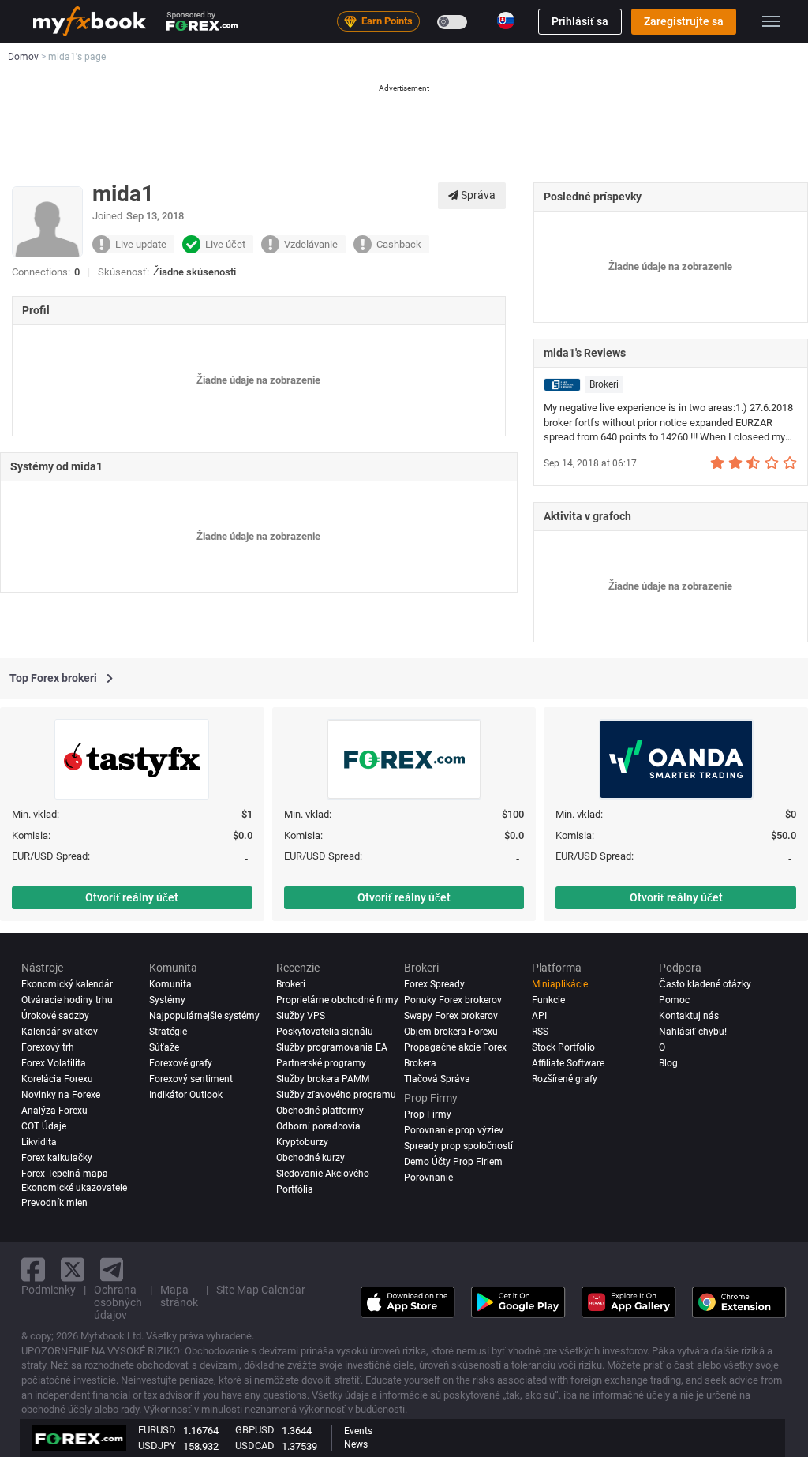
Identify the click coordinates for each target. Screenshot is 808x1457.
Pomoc (674, 1000)
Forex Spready (434, 984)
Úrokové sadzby (55, 1015)
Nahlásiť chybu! (693, 1031)
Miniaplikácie (560, 984)
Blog (668, 1063)
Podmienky (48, 1289)
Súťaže (164, 1047)
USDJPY (157, 1445)
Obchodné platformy (320, 1110)
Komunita (170, 984)
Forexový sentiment (191, 1078)
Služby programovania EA (331, 1047)
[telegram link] (112, 1269)
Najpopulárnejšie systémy (204, 1015)
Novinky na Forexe (60, 1094)
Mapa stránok (179, 1296)
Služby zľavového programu (336, 1094)
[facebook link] (33, 1269)
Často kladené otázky (705, 984)
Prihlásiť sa (580, 21)
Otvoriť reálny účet (131, 897)
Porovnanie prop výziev (453, 1130)
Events (358, 1430)
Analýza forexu (54, 1110)
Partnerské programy (321, 1063)
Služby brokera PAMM (322, 1078)
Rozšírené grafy (564, 1078)
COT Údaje (43, 1126)
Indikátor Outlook (186, 1094)
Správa (477, 195)
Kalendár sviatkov (59, 1031)
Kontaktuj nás (689, 1015)
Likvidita (39, 1142)
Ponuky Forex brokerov (453, 1000)
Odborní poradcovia (318, 1126)
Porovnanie (428, 1177)
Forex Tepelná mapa (64, 1173)
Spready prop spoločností (458, 1146)
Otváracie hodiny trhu (67, 1000)
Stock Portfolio (563, 1047)
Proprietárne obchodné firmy (337, 1000)
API (539, 1015)
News (356, 1444)
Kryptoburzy (302, 1142)
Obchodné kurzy (310, 1157)
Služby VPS (300, 1015)
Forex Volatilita (53, 1063)
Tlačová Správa (437, 1078)
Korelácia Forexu (57, 1078)
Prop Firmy (427, 1114)
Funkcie (548, 1000)
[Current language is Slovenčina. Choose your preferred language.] (505, 20)
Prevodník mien (54, 1202)
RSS (540, 1031)
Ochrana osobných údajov (118, 1302)
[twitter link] (72, 1269)
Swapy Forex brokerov (451, 1015)
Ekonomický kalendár (67, 984)
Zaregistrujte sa (684, 21)
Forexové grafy (180, 1063)
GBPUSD (255, 1430)
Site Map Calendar (260, 1289)
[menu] (771, 21)
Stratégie (168, 1031)
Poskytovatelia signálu (324, 1031)
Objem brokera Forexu (451, 1031)
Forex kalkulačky (56, 1157)
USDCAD (255, 1445)
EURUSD (157, 1430)
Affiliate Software (568, 1063)
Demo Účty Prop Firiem (453, 1161)
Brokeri (604, 384)
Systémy (167, 1000)
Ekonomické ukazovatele (74, 1187)
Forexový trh (47, 1047)
